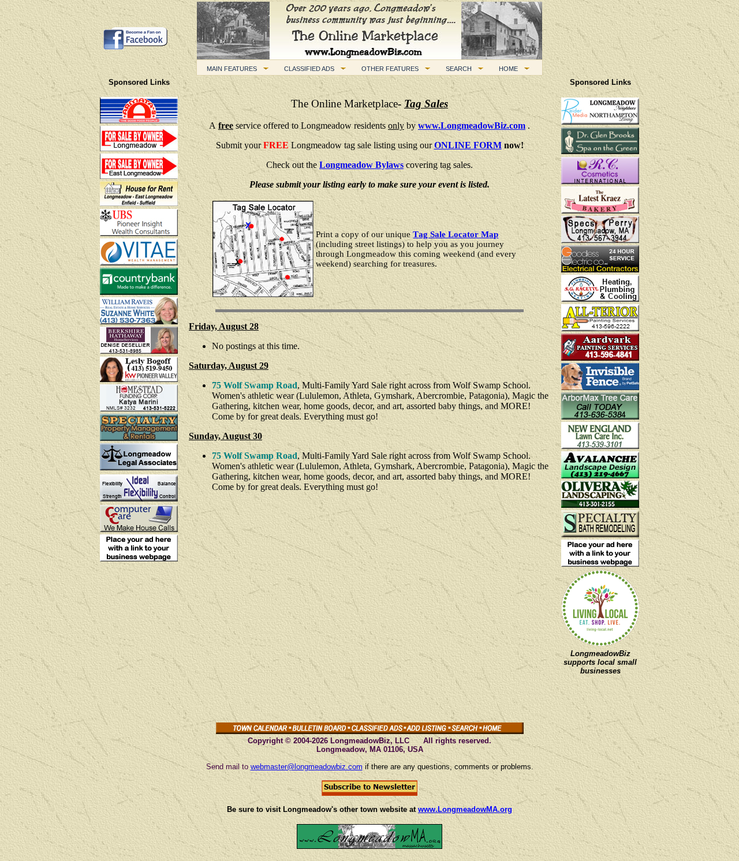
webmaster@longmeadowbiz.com (307, 766)
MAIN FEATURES (229, 68)
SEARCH (456, 68)
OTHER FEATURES (388, 68)
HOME (506, 68)
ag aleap (455, 234)
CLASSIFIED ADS (306, 68)
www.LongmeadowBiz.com (471, 125)
